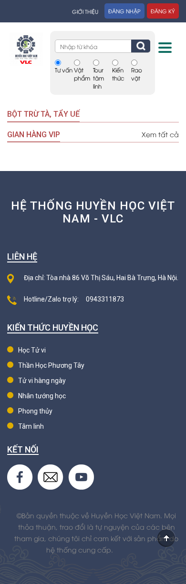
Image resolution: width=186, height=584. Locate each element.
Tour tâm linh (98, 78)
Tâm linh (31, 426)
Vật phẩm (82, 74)
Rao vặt (136, 74)
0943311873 (105, 299)
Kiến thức (118, 74)
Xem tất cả (160, 134)
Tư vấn (63, 70)
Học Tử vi (32, 350)
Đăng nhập (124, 10)
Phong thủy (35, 411)
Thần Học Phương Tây (51, 365)
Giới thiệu (85, 11)
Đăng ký (163, 10)
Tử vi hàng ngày (42, 380)
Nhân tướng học (42, 396)
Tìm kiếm (140, 46)
